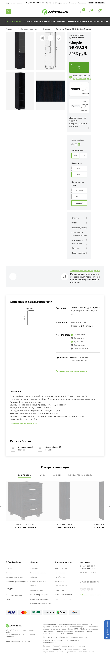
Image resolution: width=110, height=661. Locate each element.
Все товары (24, 475)
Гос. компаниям (61, 586)
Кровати (61, 21)
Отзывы (9, 573)
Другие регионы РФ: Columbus (15, 3)
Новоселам (59, 590)
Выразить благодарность (41, 603)
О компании (10, 568)
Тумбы (42, 475)
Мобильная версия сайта (90, 595)
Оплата (72, 3)
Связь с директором (39, 595)
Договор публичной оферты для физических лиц (64, 646)
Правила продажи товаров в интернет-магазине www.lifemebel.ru (62, 641)
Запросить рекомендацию (17, 581)
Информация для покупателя (18, 641)
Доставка (62, 3)
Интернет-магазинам (63, 594)
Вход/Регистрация (97, 3)
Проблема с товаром (39, 599)
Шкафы (57, 475)
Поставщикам (60, 573)
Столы (27, 21)
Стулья (34, 21)
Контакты (82, 3)
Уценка (8, 599)
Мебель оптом (61, 568)
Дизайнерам (60, 577)
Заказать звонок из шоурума (85, 271)
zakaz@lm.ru (93, 582)
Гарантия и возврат (38, 573)
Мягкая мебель (84, 21)
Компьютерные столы (80, 475)
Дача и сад (98, 21)
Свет (106, 21)
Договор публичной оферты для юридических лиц (68, 650)
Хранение (71, 21)
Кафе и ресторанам (63, 599)
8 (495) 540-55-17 (34, 3)
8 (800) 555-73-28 (88, 569)
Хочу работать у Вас (14, 577)
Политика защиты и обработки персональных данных (65, 637)
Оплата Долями (36, 590)
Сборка (33, 577)
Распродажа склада (14, 595)
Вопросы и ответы (38, 581)
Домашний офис (47, 21)
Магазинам (59, 581)
